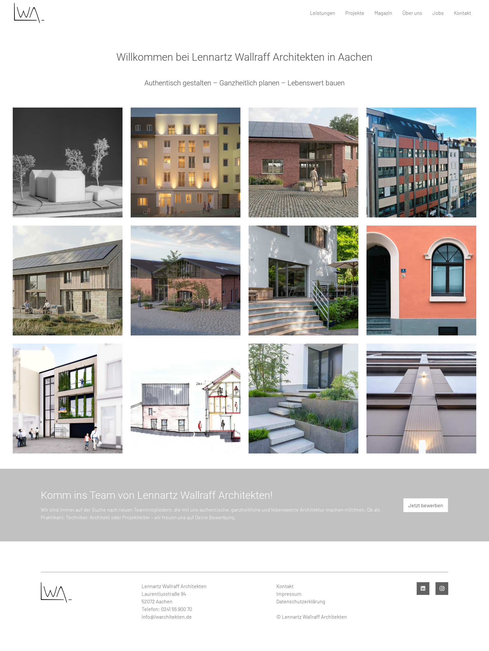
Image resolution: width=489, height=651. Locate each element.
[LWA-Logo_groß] (28, 13)
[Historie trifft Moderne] (421, 280)
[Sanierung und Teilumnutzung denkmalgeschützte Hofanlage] (185, 398)
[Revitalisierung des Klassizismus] (68, 162)
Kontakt (285, 586)
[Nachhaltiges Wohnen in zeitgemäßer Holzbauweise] (303, 280)
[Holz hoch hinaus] (185, 162)
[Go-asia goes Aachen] (421, 398)
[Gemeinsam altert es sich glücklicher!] (185, 280)
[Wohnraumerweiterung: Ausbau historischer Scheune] (68, 280)
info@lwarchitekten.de (167, 617)
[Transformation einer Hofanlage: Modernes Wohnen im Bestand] (303, 162)
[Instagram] (442, 588)
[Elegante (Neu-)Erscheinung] (421, 162)
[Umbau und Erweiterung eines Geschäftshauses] (68, 398)
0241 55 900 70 (176, 609)
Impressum (289, 594)
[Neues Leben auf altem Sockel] (303, 398)
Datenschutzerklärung (300, 601)
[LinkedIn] (423, 588)
